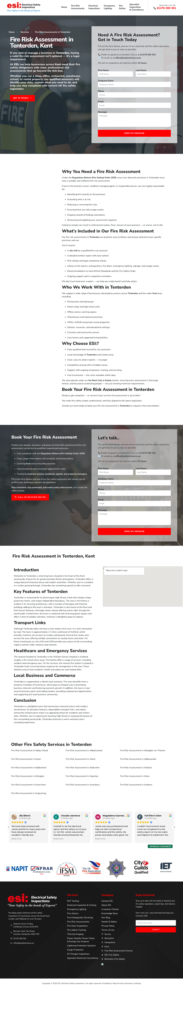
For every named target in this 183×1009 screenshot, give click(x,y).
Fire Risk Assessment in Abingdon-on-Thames (142, 750)
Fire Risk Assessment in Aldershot (82, 767)
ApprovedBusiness (145, 936)
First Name (103, 70)
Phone (101, 91)
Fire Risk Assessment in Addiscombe (138, 759)
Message (102, 112)
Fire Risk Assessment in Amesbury (83, 784)
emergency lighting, (122, 266)
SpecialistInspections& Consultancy (136, 7)
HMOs (70, 322)
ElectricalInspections (94, 7)
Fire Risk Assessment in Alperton (82, 776)
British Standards (102, 271)
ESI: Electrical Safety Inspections (151, 942)
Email (101, 102)
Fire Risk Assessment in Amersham (28, 784)
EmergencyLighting (109, 7)
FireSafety (122, 7)
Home (64, 7)
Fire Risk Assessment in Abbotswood (84, 750)
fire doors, (108, 266)
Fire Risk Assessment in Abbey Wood (29, 750)
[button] (174, 827)
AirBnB (78, 322)
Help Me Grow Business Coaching (126, 983)
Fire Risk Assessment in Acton (26, 759)
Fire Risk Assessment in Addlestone (28, 767)
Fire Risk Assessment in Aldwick (136, 767)
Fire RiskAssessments (77, 7)
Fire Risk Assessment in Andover (136, 784)
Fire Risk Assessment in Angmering (28, 793)
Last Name (141, 70)
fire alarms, (82, 266)
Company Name (106, 81)
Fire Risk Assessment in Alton (135, 776)
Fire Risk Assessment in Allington (27, 776)
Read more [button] (17, 839)
